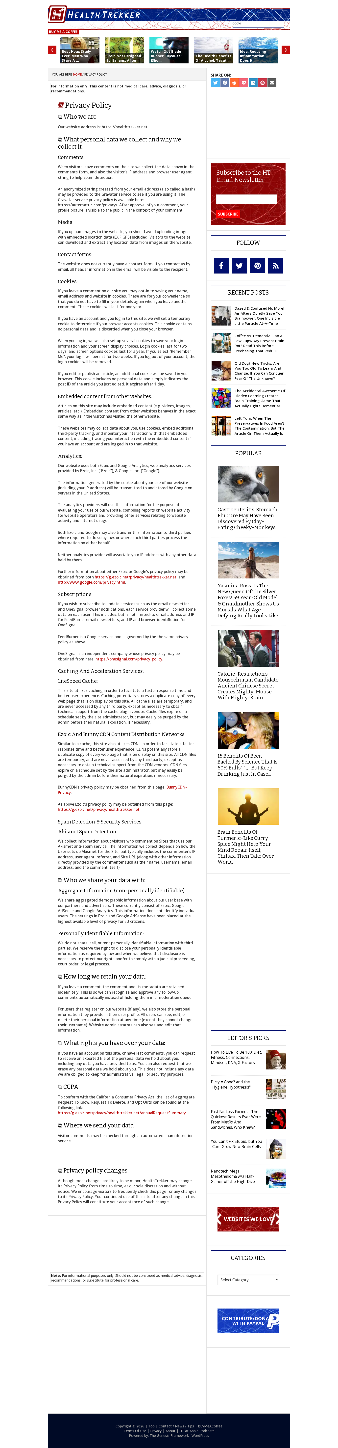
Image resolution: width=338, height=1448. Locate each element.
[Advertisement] (127, 1238)
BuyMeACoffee (210, 1426)
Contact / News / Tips (176, 1426)
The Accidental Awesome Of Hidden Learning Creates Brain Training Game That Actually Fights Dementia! (260, 398)
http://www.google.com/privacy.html (91, 582)
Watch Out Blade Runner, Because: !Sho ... (166, 56)
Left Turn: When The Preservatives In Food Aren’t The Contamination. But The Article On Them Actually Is (260, 426)
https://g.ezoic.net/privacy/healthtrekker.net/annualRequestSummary (122, 1113)
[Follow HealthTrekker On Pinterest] (258, 265)
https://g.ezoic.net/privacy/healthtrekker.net (135, 577)
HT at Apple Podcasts (197, 1430)
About (170, 1430)
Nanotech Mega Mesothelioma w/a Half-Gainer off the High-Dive (233, 1176)
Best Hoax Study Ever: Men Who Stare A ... (76, 56)
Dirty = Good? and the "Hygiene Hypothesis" (231, 1084)
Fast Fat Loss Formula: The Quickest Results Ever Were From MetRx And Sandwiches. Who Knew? (236, 1119)
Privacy (156, 1430)
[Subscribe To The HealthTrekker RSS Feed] (275, 266)
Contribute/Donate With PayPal (248, 1320)
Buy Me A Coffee (63, 31)
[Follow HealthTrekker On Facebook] (221, 266)
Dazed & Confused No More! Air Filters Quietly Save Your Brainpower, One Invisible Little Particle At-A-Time (259, 316)
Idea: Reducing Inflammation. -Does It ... (254, 56)
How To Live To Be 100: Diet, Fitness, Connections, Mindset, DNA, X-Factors (236, 1057)
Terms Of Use (135, 1430)
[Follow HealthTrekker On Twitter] (239, 266)
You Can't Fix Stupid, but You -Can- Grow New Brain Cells (236, 1144)
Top (151, 1426)
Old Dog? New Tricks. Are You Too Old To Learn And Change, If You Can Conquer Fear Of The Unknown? (259, 371)
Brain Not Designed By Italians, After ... (123, 58)
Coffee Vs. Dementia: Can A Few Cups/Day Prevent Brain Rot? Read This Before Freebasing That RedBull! (259, 343)
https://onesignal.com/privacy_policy (129, 659)
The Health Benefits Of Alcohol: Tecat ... (213, 58)
